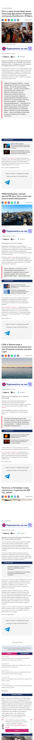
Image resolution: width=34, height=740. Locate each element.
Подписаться (22, 649)
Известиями (11, 257)
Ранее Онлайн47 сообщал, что (10, 307)
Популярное (24, 653)
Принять (17, 730)
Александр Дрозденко (7, 8)
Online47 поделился (10, 158)
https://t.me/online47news (21, 176)
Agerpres (4, 407)
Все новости (5, 690)
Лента (9, 653)
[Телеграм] (18, 58)
